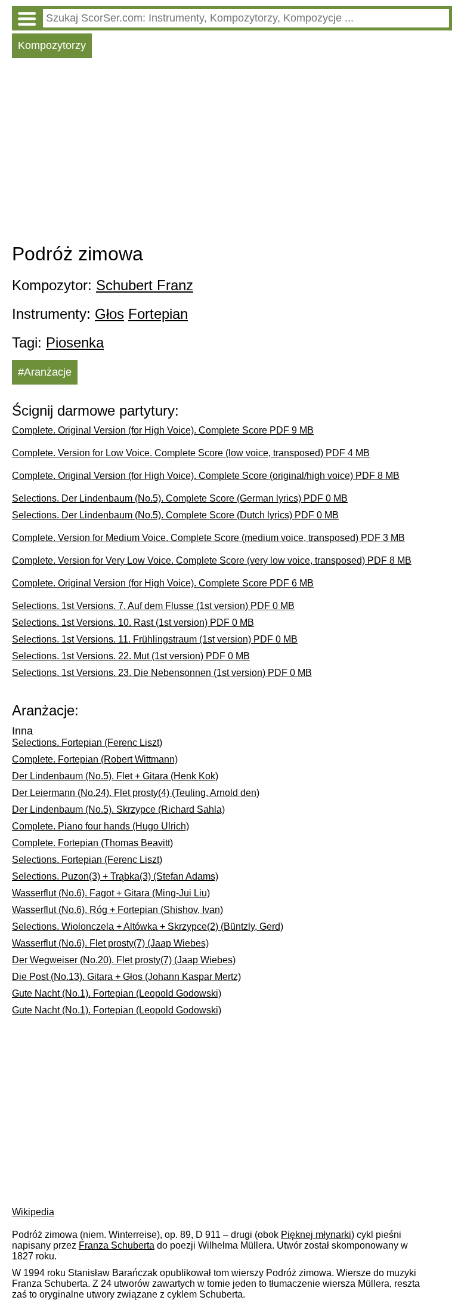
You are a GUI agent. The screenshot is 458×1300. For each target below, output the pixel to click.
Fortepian (158, 314)
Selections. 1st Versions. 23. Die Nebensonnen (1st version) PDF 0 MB (162, 673)
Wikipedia (33, 1212)
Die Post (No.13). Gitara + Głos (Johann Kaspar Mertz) (126, 977)
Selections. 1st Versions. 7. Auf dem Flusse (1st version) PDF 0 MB (153, 606)
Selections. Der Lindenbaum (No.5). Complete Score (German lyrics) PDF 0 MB (180, 498)
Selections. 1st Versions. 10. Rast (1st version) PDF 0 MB (133, 622)
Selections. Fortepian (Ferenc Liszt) (87, 742)
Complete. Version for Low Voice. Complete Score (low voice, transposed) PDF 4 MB (191, 453)
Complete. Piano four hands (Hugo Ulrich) (100, 826)
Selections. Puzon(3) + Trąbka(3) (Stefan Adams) (115, 876)
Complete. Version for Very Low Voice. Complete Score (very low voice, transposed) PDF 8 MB (211, 560)
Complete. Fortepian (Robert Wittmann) (95, 759)
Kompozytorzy (52, 45)
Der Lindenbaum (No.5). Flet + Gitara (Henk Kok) (115, 776)
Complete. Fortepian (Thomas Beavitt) (92, 843)
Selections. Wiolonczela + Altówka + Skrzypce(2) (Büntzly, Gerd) (147, 926)
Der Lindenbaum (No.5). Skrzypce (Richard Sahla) (118, 809)
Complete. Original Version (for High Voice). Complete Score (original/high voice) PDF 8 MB (206, 476)
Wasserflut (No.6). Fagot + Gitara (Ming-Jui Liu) (111, 893)
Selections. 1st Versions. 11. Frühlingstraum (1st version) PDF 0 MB (155, 639)
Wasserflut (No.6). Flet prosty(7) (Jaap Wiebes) (110, 943)
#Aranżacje (45, 372)
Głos (109, 314)
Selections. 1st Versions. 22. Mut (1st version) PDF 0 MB (131, 656)
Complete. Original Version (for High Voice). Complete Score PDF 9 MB (163, 430)
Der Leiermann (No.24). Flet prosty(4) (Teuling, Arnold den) (135, 793)
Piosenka (75, 342)
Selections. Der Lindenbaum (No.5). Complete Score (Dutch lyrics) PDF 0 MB (175, 515)
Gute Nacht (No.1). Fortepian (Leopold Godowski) (116, 993)
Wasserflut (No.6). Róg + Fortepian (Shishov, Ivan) (117, 910)
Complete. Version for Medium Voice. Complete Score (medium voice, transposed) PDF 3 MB (208, 538)
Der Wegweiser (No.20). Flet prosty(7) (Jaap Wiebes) (124, 960)
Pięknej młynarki (316, 1235)
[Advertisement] (232, 153)
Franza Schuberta (116, 1245)
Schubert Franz (144, 285)
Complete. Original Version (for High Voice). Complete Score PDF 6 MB (163, 583)
